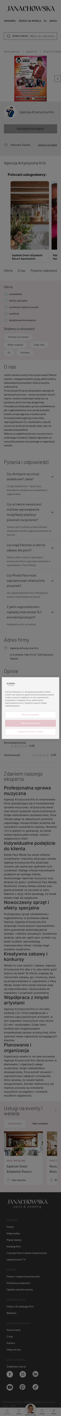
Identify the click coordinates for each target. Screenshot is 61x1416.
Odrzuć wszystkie (30, 714)
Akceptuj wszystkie (30, 723)
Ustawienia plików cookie (30, 731)
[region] (30, 708)
